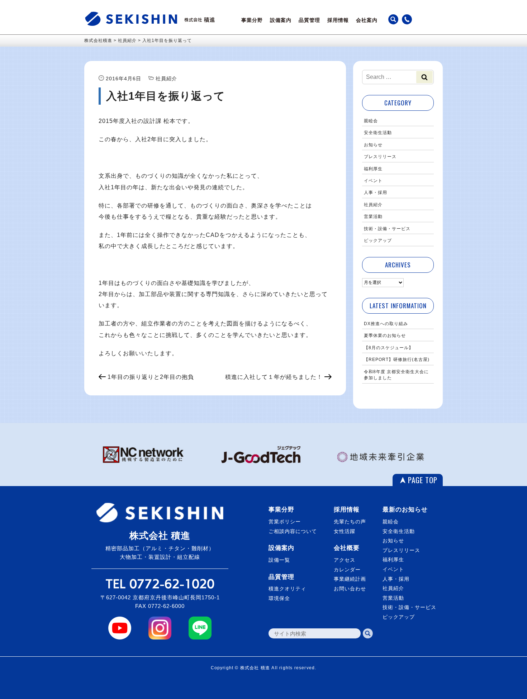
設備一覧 (279, 560)
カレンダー (347, 569)
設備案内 (280, 20)
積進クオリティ (287, 588)
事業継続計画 (350, 579)
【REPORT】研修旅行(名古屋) (396, 359)
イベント (373, 180)
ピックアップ (378, 240)
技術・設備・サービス (387, 228)
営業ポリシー (285, 521)
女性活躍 (344, 531)
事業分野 (252, 20)
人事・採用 (375, 192)
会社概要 (347, 548)
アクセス (344, 560)
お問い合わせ (350, 588)
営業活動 (373, 216)
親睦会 (371, 120)
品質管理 (309, 20)
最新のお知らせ (405, 509)
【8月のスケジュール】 (388, 347)
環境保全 (279, 598)
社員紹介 (373, 204)
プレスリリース (380, 156)
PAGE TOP (422, 479)
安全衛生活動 (378, 132)
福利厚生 (373, 168)
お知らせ (373, 144)
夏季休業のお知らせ (385, 335)
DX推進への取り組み (386, 323)
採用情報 (338, 20)
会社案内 (367, 20)
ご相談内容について (293, 531)
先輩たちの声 (350, 521)
